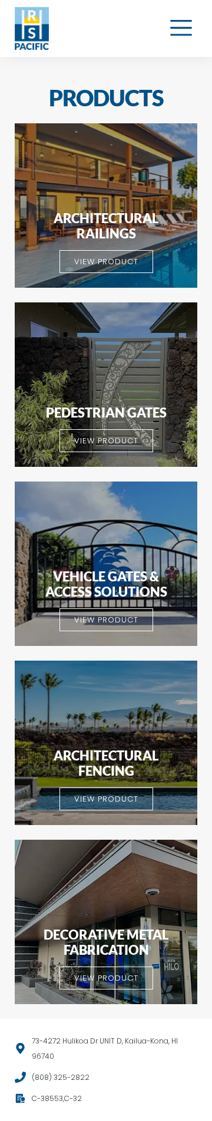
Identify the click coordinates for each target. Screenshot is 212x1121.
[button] (181, 28)
